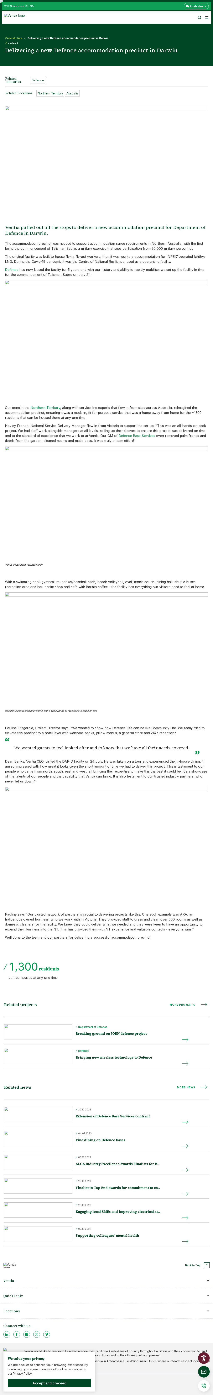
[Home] (15, 17)
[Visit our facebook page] (16, 1334)
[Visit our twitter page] (36, 1334)
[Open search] (199, 17)
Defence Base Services (137, 436)
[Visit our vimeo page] (46, 1334)
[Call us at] (204, 1386)
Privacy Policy (22, 1373)
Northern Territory (45, 408)
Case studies (13, 38)
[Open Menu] (207, 17)
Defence (11, 270)
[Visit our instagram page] (26, 1334)
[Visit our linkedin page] (6, 1334)
